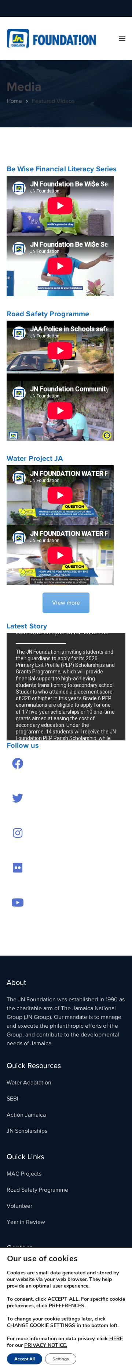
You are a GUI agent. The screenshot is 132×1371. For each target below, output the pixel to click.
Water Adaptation (29, 1082)
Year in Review (26, 1222)
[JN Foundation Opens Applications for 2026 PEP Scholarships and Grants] (66, 686)
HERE (116, 1338)
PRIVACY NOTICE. (45, 1345)
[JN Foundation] (52, 38)
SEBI (12, 1098)
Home (14, 101)
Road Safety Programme (37, 1190)
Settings (60, 1359)
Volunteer (19, 1206)
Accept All (24, 1359)
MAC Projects (24, 1173)
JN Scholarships (27, 1131)
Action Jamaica (26, 1115)
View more (66, 602)
